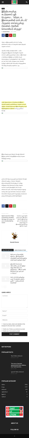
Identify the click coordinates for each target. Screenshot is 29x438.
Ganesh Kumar (6, 31)
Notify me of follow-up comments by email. (14, 329)
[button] (2, 2)
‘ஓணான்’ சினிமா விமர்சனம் (17, 371)
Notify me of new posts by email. (11, 331)
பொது (7, 6)
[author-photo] (14, 240)
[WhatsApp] (14, 35)
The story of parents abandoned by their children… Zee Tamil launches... (19, 365)
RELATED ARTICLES (8, 250)
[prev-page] (3, 287)
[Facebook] (3, 35)
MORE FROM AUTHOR (20, 250)
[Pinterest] (10, 35)
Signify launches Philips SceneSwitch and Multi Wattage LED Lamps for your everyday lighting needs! (8, 219)
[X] (7, 35)
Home (3, 6)
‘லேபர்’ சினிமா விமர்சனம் (16, 356)
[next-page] (5, 287)
